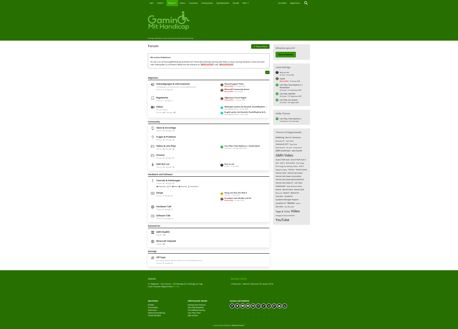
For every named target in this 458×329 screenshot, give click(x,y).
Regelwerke (162, 97)
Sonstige (152, 251)
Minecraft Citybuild (166, 241)
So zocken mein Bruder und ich (237, 198)
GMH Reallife (163, 231)
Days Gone (293, 144)
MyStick (286, 193)
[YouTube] (242, 306)
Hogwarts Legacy (281, 170)
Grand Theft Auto (282, 160)
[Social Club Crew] (268, 306)
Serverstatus (153, 307)
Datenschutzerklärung (156, 313)
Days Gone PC (280, 148)
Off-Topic (161, 257)
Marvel (278, 189)
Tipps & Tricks (283, 211)
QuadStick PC (281, 203)
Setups (159, 192)
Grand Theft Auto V (298, 160)
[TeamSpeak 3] (253, 306)
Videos (159, 106)
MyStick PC (295, 193)
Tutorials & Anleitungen (168, 180)
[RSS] (284, 306)
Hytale (282, 78)
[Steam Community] (263, 306)
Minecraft (279, 193)
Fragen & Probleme (166, 136)
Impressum (152, 310)
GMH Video (284, 155)
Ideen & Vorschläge (166, 127)
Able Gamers (193, 315)
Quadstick (289, 196)
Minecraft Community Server (236, 89)
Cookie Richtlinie (154, 315)
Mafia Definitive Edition (294, 186)
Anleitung (280, 137)
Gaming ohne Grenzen (197, 305)
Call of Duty (290, 141)
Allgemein (153, 77)
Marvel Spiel (299, 189)
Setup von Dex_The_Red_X (235, 192)
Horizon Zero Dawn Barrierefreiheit (290, 179)
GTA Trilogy (300, 163)
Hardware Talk (163, 206)
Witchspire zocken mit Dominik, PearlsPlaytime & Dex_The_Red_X (245, 106)
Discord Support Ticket (234, 84)
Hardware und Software (160, 174)
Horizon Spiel (281, 173)
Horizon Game (301, 169)
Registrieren (295, 3)
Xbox (176, 186)
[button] (267, 72)
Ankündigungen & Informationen (173, 83)
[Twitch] (274, 306)
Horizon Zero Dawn (295, 173)
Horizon (291, 169)
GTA (277, 163)
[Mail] (279, 306)
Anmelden (282, 3)
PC (170, 186)
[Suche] (306, 3)
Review (290, 203)
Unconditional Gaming (196, 310)
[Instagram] (258, 306)
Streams (160, 155)
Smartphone (194, 186)
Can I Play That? (194, 313)
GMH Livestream (283, 150)
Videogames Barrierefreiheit (285, 216)
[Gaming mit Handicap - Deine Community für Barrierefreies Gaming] (229, 21)
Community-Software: (229, 325)
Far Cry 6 (289, 148)
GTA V (301, 166)
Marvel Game (287, 189)
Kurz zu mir (229, 164)
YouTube (282, 219)
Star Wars (279, 206)
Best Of (288, 137)
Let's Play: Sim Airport (289, 100)
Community (154, 121)
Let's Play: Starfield (287, 93)
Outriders (279, 196)
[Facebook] (232, 306)
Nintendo (184, 186)
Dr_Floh (176, 286)
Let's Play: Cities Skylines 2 (290, 118)
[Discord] (247, 306)
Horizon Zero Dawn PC (284, 183)
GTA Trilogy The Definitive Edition (287, 166)
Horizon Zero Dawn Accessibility (288, 176)
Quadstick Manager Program (287, 199)
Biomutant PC (280, 141)
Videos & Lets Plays (166, 145)
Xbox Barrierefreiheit (196, 307)
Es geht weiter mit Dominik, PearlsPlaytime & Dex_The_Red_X (245, 112)
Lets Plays (298, 183)
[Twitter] (237, 306)
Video (295, 211)
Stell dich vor (163, 164)
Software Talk (163, 215)
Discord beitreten (285, 55)
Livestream (281, 186)
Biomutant (296, 137)
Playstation (162, 186)
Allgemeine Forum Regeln (235, 97)
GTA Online (290, 163)
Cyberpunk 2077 (282, 144)
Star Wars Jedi (289, 207)
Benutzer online (239, 278)
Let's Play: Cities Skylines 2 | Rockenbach (242, 146)
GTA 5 (282, 163)
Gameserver (154, 225)
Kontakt (151, 305)
